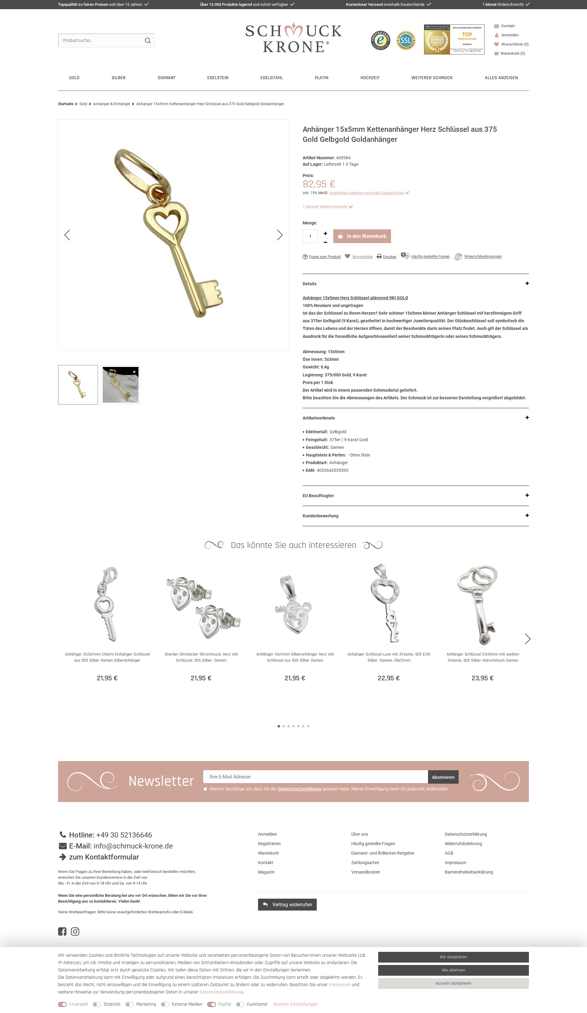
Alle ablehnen (453, 970)
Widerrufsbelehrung (463, 843)
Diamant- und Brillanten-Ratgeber (383, 853)
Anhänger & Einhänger (111, 104)
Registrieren (269, 843)
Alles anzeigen (501, 78)
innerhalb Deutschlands (385, 4)
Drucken (390, 257)
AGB (449, 853)
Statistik (112, 1004)
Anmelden (267, 834)
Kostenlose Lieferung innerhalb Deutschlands (366, 193)
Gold (74, 78)
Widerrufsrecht (502, 4)
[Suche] (147, 40)
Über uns (359, 834)
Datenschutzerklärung (466, 834)
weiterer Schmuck (432, 78)
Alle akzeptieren (453, 957)
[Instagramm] (75, 931)
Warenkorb (512, 53)
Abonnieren (443, 777)
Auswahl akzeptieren (453, 983)
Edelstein (217, 78)
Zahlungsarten (365, 862)
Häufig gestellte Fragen (373, 843)
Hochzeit (370, 78)
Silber (119, 78)
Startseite (65, 104)
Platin (321, 78)
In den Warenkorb (366, 236)
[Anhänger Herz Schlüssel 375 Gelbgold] (173, 235)
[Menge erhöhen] (325, 233)
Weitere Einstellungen (295, 1004)
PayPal (224, 1004)
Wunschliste (514, 44)
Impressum (455, 862)
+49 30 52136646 (124, 835)
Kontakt (507, 26)
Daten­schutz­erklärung (221, 992)
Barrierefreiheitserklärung (469, 872)
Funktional (257, 1004)
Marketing (146, 1004)
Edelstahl (271, 78)
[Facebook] (62, 931)
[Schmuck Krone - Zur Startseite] (294, 36)
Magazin (266, 872)
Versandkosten (365, 872)
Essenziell (78, 1004)
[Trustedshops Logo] (380, 40)
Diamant (166, 78)
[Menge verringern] (325, 242)
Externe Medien (187, 1004)
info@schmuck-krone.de (133, 846)
